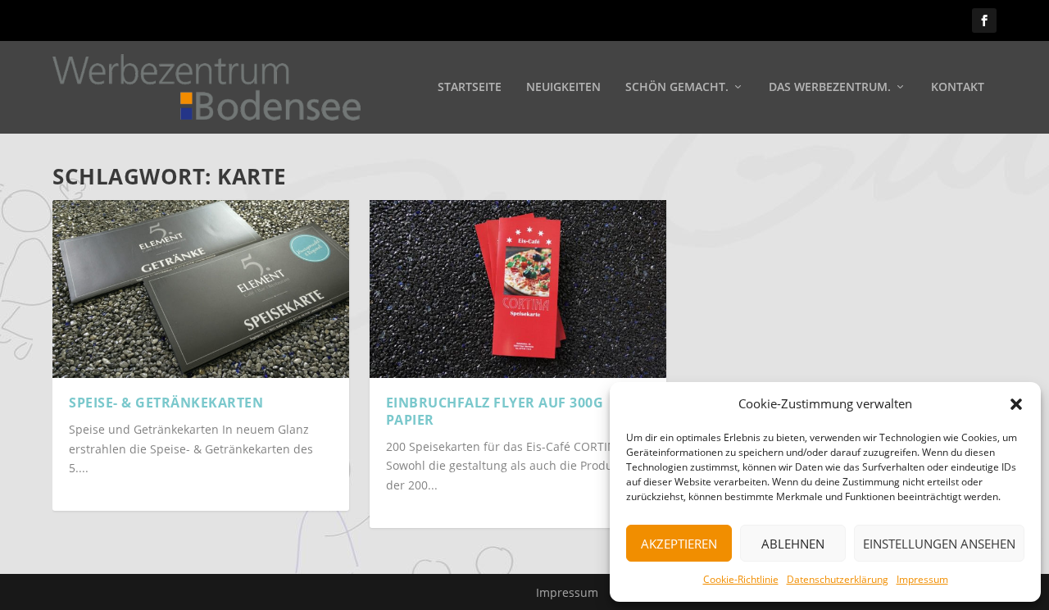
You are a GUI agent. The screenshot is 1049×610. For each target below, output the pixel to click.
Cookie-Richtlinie (741, 579)
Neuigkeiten (563, 87)
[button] (1016, 404)
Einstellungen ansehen (939, 543)
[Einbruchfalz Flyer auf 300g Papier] (518, 289)
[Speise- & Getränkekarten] (200, 289)
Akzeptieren (679, 543)
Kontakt (957, 87)
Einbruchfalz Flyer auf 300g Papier (495, 411)
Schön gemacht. (677, 87)
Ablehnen (792, 543)
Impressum (922, 579)
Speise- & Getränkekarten (166, 403)
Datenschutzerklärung (837, 579)
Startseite (470, 87)
